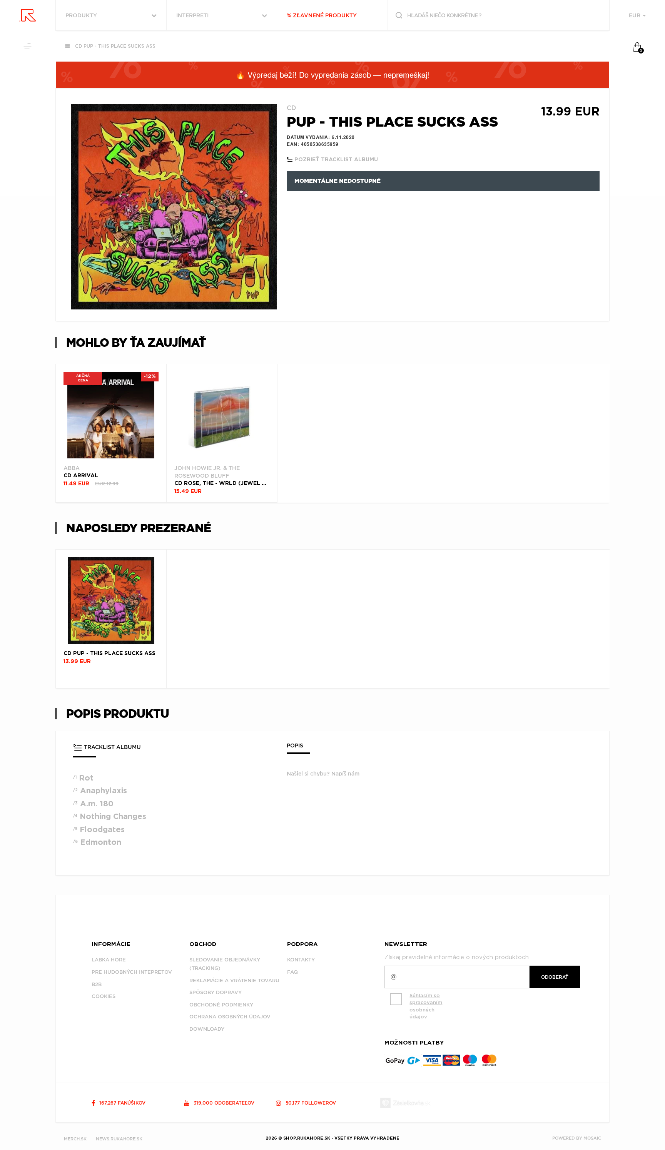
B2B (97, 984)
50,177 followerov (310, 1103)
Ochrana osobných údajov (230, 1017)
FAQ (292, 972)
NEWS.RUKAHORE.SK (119, 1139)
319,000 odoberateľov (223, 1103)
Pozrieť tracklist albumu (335, 159)
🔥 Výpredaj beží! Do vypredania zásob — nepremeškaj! (332, 74)
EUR (635, 15)
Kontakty (301, 960)
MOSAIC (592, 1138)
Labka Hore (109, 960)
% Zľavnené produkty (322, 15)
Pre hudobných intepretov (132, 972)
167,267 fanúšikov (121, 1103)
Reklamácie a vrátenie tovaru (234, 980)
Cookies (103, 996)
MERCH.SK (75, 1139)
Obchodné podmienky (221, 1005)
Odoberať (554, 977)
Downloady (206, 1029)
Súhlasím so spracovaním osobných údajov (425, 1006)
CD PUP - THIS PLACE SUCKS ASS (115, 46)
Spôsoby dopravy (215, 992)
